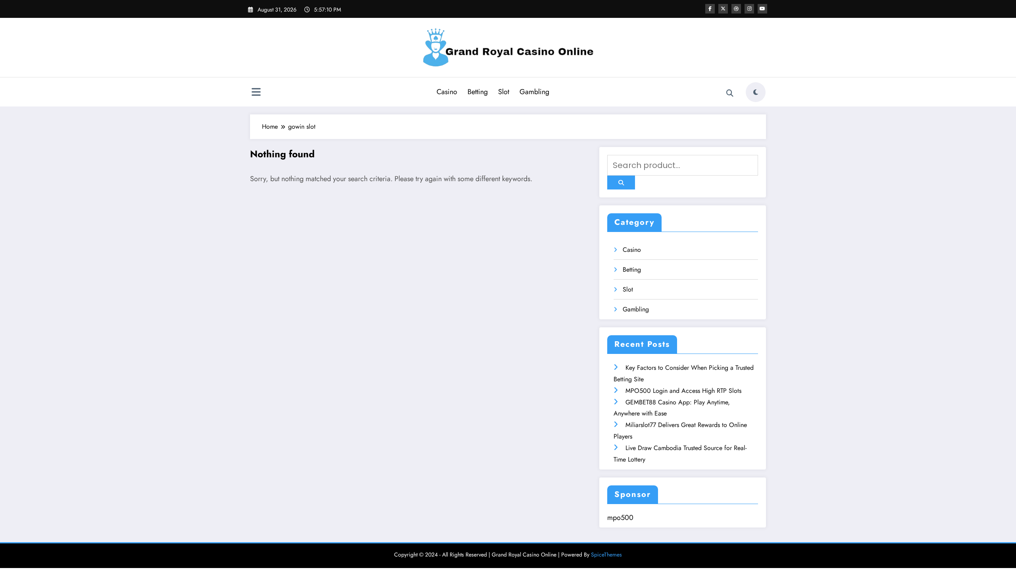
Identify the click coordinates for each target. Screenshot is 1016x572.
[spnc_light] (756, 92)
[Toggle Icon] (256, 93)
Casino (447, 92)
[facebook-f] (710, 9)
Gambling (534, 92)
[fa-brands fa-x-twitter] (723, 9)
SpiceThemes (606, 554)
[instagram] (749, 9)
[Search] (730, 93)
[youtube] (762, 9)
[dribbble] (736, 9)
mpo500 (620, 517)
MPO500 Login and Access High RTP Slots (683, 390)
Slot (503, 92)
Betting (478, 92)
